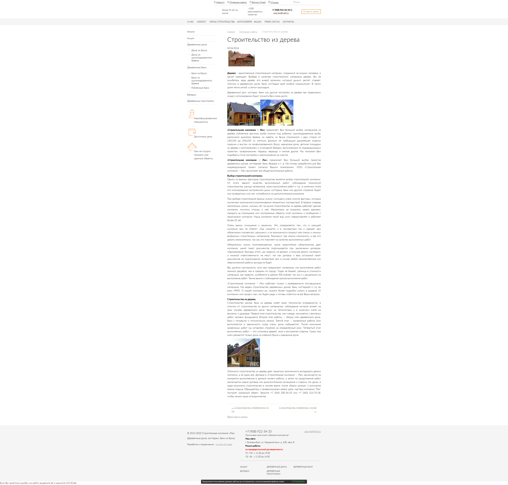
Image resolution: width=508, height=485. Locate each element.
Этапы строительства (222, 22)
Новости (220, 2)
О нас (190, 22)
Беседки (191, 95)
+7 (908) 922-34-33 (281, 10)
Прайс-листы (272, 22)
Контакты (288, 22)
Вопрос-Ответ (258, 2)
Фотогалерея (244, 22)
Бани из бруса (199, 73)
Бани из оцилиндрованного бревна (201, 81)
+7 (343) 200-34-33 (281, 393)
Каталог (201, 22)
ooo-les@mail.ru (281, 13)
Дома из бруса (199, 50)
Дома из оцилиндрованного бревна (201, 58)
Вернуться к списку (237, 417)
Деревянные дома (197, 44)
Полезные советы (238, 2)
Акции (257, 22)
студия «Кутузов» (224, 444)
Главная (231, 32)
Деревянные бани (196, 67)
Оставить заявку (311, 12)
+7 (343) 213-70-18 (309, 393)
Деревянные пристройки (200, 101)
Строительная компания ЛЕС (196, 8)
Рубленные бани (200, 88)
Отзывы (274, 2)
